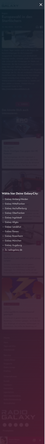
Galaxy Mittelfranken (15, 203)
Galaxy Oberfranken (15, 213)
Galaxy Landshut (13, 226)
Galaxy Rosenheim (14, 236)
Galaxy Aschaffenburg (16, 208)
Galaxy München (13, 240)
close (41, 4)
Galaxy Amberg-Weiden (16, 199)
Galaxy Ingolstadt (13, 217)
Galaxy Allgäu (12, 222)
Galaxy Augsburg (13, 245)
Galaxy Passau (12, 231)
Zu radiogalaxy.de (13, 249)
